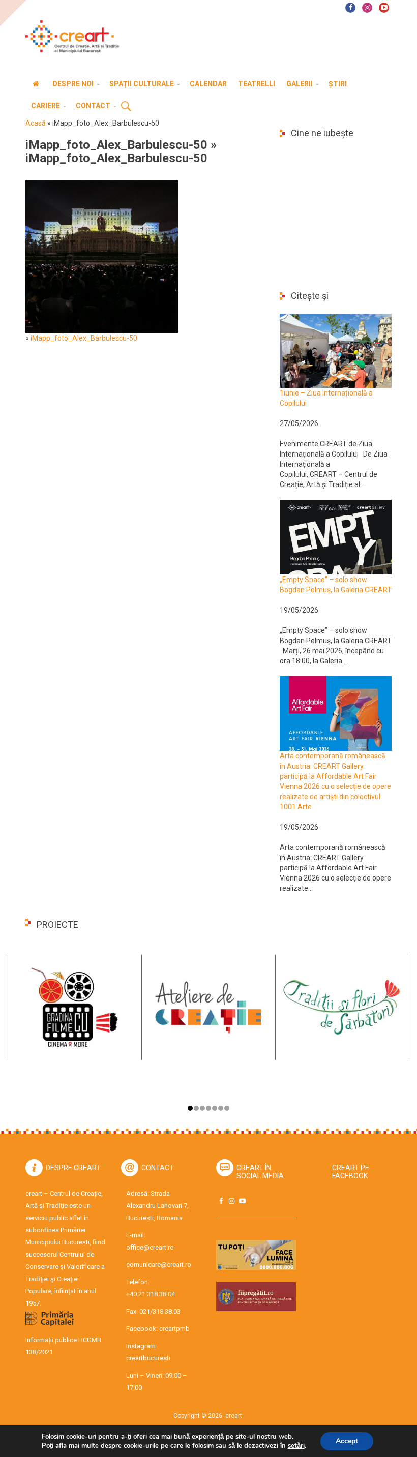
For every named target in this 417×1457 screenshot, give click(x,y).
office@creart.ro (150, 1247)
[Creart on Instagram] (231, 1201)
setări (296, 1445)
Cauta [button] (126, 107)
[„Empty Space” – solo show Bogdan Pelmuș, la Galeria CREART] (336, 536)
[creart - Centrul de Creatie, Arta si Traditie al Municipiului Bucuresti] (69, 37)
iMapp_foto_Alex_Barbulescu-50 (116, 145)
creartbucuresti (148, 1358)
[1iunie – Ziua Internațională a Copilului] (336, 350)
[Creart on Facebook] (220, 1201)
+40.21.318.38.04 (150, 1294)
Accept (347, 1441)
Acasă (35, 123)
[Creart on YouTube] (242, 1201)
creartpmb (174, 1328)
